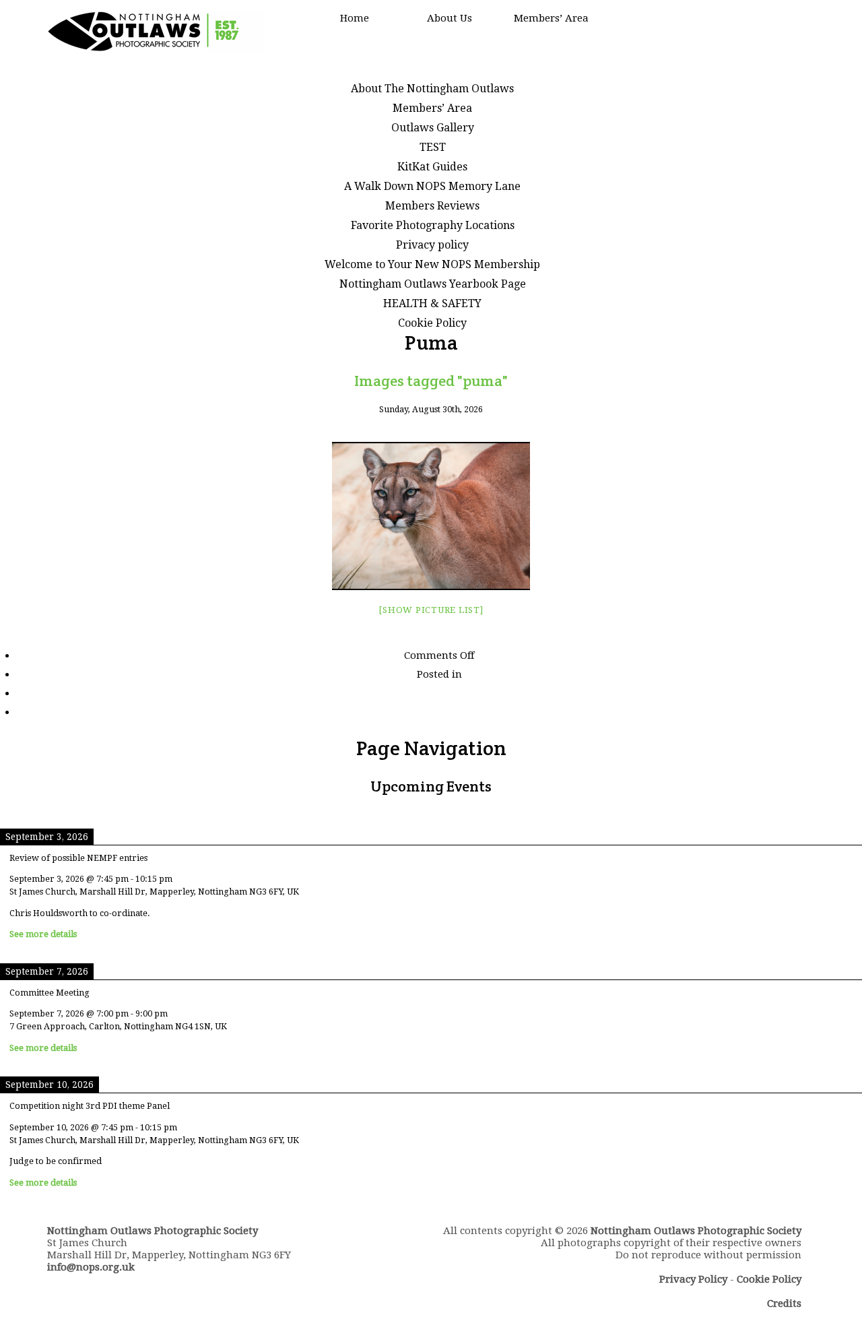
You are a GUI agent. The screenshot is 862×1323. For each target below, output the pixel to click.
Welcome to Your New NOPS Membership (432, 264)
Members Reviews (432, 205)
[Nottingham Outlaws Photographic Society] (155, 49)
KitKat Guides (432, 166)
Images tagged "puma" (431, 380)
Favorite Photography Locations (433, 225)
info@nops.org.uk (91, 1267)
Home (354, 18)
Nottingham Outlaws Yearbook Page (432, 284)
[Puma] (431, 516)
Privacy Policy (693, 1279)
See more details (43, 934)
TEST (433, 147)
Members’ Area (551, 18)
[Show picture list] (430, 610)
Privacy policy (432, 244)
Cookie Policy (432, 323)
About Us (449, 18)
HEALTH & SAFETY (432, 303)
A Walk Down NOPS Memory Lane (432, 186)
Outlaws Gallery (432, 127)
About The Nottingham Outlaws (432, 88)
